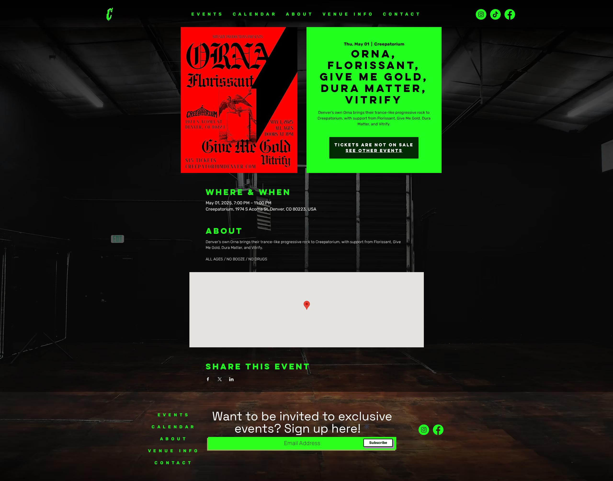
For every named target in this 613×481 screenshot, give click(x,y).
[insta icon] (481, 14)
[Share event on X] (219, 379)
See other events (374, 150)
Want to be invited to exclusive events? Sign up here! (302, 422)
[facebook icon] (438, 429)
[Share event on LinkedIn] (231, 379)
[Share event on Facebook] (208, 379)
